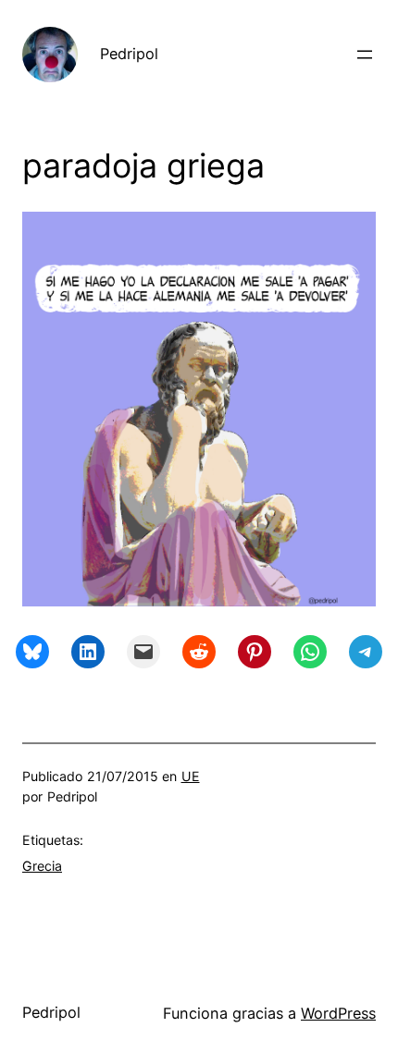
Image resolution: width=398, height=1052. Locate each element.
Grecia (42, 866)
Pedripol (129, 53)
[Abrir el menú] (365, 54)
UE (190, 776)
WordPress (338, 1013)
